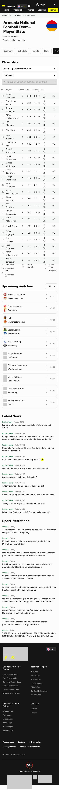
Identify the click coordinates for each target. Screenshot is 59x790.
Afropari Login (8, 711)
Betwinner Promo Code (12, 682)
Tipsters (34, 713)
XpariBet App (36, 695)
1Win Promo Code (10, 678)
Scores (30, 10)
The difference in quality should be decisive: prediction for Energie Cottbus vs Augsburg (29, 531)
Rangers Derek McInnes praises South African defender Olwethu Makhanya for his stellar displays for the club (27, 437)
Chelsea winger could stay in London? (19, 477)
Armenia (18, 15)
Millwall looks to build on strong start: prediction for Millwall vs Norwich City (26, 542)
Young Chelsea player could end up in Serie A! (23, 503)
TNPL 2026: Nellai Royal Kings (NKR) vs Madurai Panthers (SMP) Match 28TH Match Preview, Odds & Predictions (29, 634)
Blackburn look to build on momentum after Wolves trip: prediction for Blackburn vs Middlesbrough (27, 565)
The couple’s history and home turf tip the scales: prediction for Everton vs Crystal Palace (24, 623)
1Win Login (7, 715)
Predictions (18, 10)
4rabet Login (8, 727)
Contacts (21, 742)
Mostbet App (35, 679)
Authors (34, 709)
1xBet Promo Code (10, 674)
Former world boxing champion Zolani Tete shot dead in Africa (27, 426)
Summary (8, 51)
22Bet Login (7, 723)
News (6, 10)
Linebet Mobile (36, 683)
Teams (53, 10)
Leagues (42, 10)
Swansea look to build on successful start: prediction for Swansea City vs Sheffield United (28, 577)
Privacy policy (35, 742)
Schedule (22, 51)
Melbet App (35, 676)
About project (8, 742)
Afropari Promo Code (11, 693)
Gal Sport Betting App (39, 691)
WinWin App (35, 687)
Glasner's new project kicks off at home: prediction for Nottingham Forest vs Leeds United (27, 611)
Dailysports (6, 15)
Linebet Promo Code (11, 690)
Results (35, 51)
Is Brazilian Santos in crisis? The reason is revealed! (26, 512)
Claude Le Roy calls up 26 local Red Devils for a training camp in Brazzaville (28, 449)
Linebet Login (8, 719)
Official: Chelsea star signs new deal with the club (25, 468)
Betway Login (8, 730)
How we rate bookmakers (30, 747)
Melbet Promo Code (10, 686)
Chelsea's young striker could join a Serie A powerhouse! (28, 494)
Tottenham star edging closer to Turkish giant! (23, 486)
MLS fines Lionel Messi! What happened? (21, 459)
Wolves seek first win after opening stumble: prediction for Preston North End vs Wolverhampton (29, 588)
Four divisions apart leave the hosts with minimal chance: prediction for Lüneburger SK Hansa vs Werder (28, 554)
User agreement (9, 747)
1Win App (34, 672)
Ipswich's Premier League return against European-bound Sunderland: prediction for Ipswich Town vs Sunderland (28, 600)
